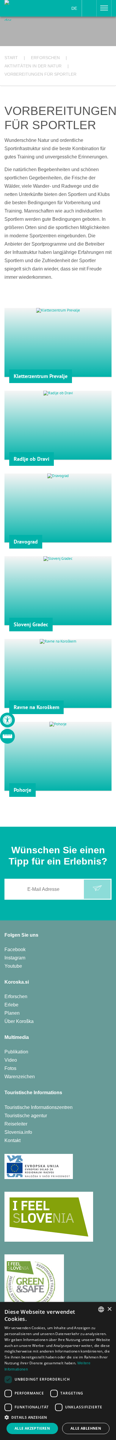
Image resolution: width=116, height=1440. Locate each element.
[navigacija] (104, 8)
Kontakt (12, 1140)
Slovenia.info (18, 1132)
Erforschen (15, 996)
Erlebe (11, 1004)
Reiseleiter (15, 1123)
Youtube (13, 966)
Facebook (15, 949)
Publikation (16, 1051)
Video (10, 1060)
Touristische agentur (25, 1115)
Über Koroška (19, 1021)
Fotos (10, 1068)
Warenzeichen (19, 1076)
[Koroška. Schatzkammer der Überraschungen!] (23, 9)
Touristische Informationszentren (38, 1107)
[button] (58, 1417)
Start (11, 58)
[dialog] (58, 1371)
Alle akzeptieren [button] (32, 1428)
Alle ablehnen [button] (85, 1428)
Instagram (14, 957)
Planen (12, 1013)
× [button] (109, 1309)
